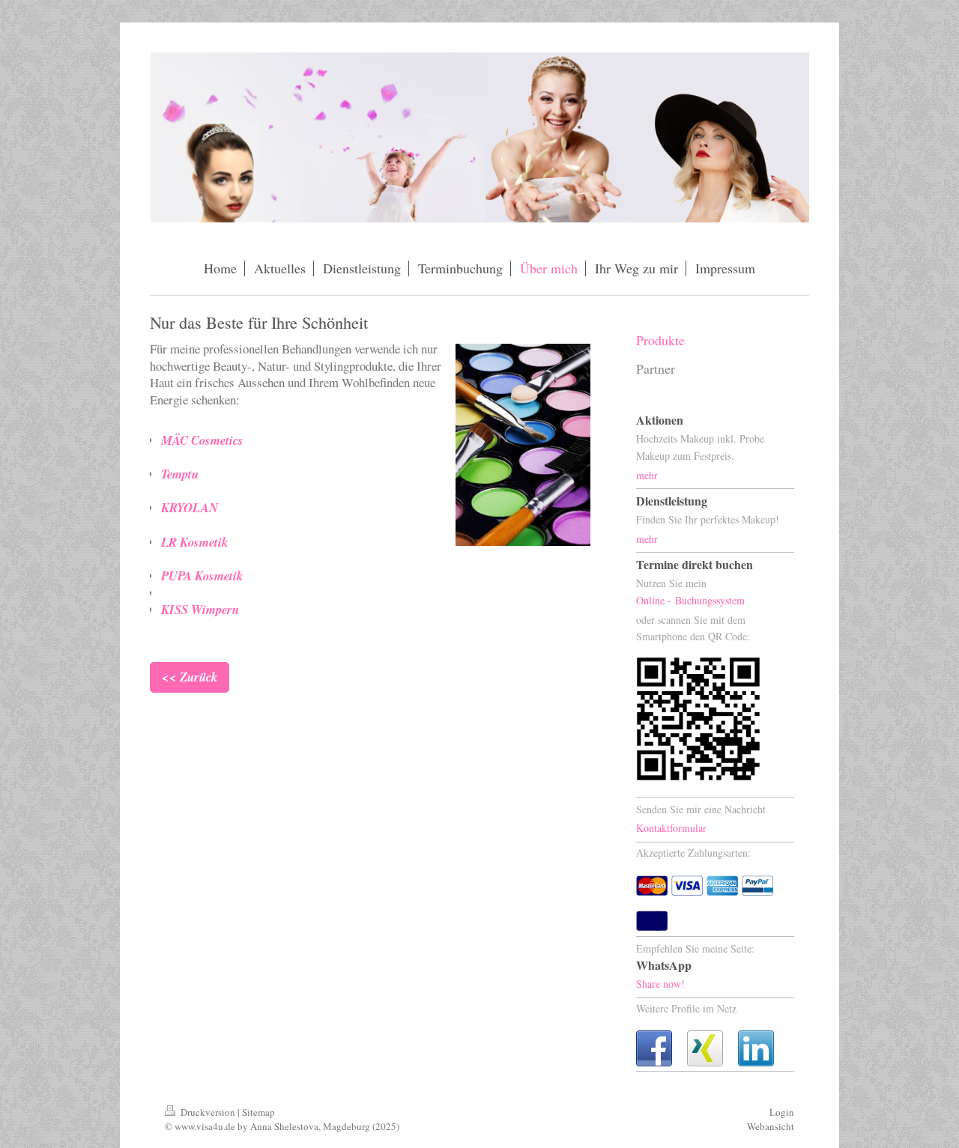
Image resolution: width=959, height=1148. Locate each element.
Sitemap (258, 1112)
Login (781, 1112)
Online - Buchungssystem (690, 600)
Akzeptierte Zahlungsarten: (693, 852)
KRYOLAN (189, 507)
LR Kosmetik (194, 541)
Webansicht (770, 1126)
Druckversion (208, 1112)
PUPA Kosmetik (202, 575)
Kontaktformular (671, 828)
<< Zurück (189, 676)
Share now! (660, 984)
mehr (647, 475)
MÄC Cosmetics (202, 440)
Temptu (180, 473)
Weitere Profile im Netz (686, 1008)
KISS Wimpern (200, 609)
